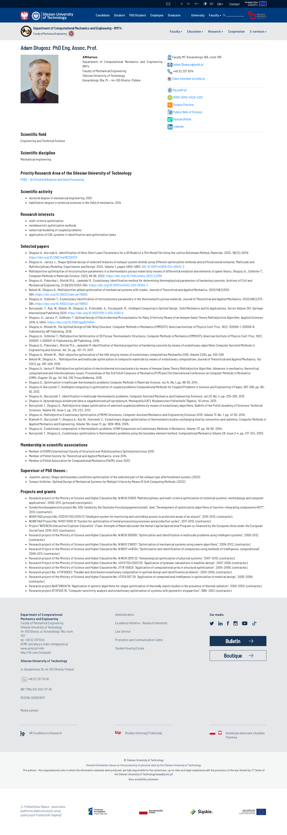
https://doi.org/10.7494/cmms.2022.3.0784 (134, 276)
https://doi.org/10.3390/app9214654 (71, 322)
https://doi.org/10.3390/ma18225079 (53, 257)
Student (119, 15)
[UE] (253, 4)
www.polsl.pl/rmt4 (32, 648)
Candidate (103, 15)
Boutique (233, 655)
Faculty (214, 15)
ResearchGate (181, 119)
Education (194, 31)
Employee (156, 15)
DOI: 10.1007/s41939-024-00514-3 (163, 266)
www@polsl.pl (164, 774)
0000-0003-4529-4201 (187, 97)
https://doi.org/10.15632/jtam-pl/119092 (62, 294)
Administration (124, 614)
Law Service (122, 631)
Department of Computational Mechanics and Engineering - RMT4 (77, 28)
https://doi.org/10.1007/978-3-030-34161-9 (95, 313)
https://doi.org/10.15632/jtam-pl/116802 (61, 303)
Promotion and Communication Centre (139, 640)
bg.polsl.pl (179, 90)
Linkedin (178, 126)
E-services (257, 31)
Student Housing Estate (129, 648)
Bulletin (232, 641)
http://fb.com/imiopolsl (36, 652)
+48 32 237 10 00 (38, 679)
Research (214, 31)
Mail (168, 4)
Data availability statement (143, 779)
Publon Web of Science (187, 112)
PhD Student (137, 15)
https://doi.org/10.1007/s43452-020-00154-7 (118, 285)
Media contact (29, 710)
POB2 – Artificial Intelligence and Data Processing (52, 179)
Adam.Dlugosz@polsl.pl (188, 64)
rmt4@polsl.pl (59, 644)
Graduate (174, 15)
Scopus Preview (183, 104)
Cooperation (236, 31)
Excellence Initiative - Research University (141, 623)
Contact (234, 4)
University (197, 15)
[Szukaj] (224, 15)
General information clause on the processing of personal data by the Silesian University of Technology (143, 765)
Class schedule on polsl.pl (188, 78)
